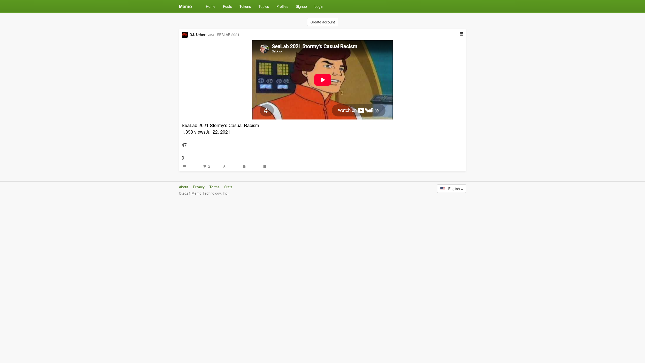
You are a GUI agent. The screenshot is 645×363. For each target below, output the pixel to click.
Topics (264, 6)
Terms (214, 186)
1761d (210, 35)
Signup (301, 6)
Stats (228, 186)
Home (210, 6)
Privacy (199, 186)
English (453, 188)
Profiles (282, 6)
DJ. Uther (197, 34)
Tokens (245, 6)
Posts (227, 6)
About (183, 186)
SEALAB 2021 (228, 34)
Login (318, 6)
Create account (322, 21)
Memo (185, 6)
